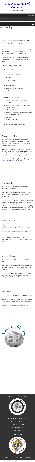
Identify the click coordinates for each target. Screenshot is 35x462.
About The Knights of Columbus (17, 421)
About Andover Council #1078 (17, 424)
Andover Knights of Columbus (22, 457)
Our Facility (17, 430)
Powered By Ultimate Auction (17, 461)
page (9, 160)
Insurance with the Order (17, 427)
